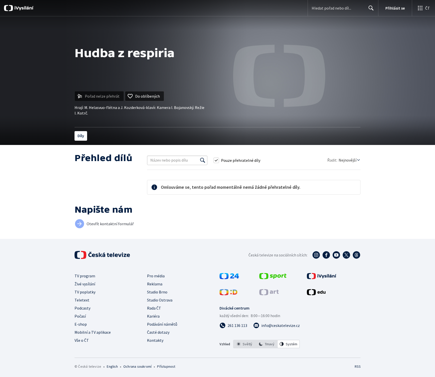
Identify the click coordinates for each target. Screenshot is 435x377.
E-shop (81, 324)
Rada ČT (154, 308)
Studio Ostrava (159, 300)
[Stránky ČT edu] (316, 293)
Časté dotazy (158, 332)
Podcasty (82, 308)
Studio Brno (157, 291)
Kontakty (155, 340)
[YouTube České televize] (336, 255)
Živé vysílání (85, 283)
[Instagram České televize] (316, 255)
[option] (244, 344)
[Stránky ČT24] (229, 277)
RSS (358, 366)
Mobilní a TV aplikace (93, 332)
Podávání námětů (162, 324)
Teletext (82, 300)
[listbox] (266, 344)
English (112, 366)
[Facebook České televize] (326, 255)
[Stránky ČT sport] (272, 277)
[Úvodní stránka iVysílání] (23, 8)
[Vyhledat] (202, 160)
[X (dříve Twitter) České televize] (346, 255)
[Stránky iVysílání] (321, 277)
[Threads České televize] (356, 255)
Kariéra (153, 316)
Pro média (156, 275)
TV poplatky (85, 291)
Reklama (154, 283)
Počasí (80, 316)
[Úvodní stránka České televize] (103, 255)
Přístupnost (166, 366)
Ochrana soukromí (137, 366)
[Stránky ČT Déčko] (228, 293)
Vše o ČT (82, 340)
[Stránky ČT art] (269, 293)
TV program (85, 275)
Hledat (371, 8)
